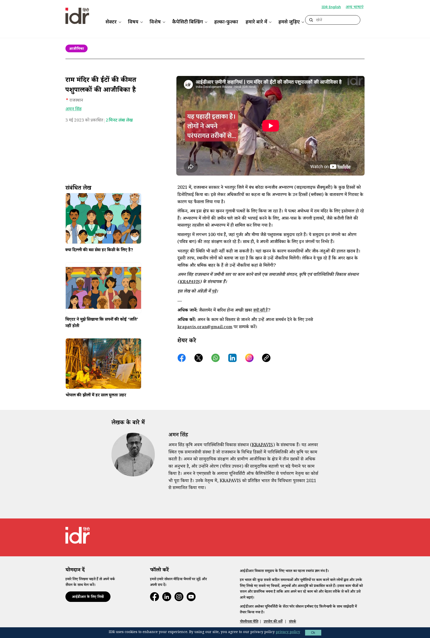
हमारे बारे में (256, 22)
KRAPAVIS (189, 282)
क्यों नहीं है (260, 311)
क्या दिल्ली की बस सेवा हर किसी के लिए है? (99, 251)
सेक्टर (111, 22)
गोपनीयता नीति (249, 622)
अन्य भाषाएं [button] (355, 7)
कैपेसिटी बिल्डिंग (187, 22)
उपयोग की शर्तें (273, 622)
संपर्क (292, 622)
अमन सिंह (73, 109)
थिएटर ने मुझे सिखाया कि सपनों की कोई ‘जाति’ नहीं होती (101, 323)
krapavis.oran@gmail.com (204, 327)
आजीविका (76, 49)
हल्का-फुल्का (226, 22)
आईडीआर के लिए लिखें (88, 597)
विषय (133, 22)
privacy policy (288, 632)
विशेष (155, 22)
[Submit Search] (311, 20)
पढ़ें (214, 292)
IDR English (331, 7)
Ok (313, 633)
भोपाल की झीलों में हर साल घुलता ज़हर (95, 396)
